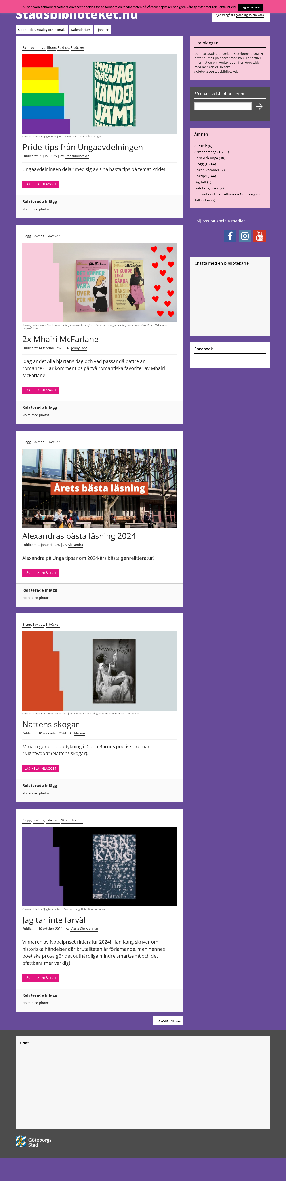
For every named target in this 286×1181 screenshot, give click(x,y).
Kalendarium (81, 29)
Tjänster (102, 29)
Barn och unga (34, 47)
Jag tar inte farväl (54, 919)
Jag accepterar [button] (250, 7)
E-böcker (77, 47)
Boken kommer (206, 170)
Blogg (51, 47)
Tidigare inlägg (168, 1021)
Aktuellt (200, 146)
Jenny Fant (79, 348)
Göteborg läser (206, 188)
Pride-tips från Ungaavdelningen (82, 147)
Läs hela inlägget (41, 184)
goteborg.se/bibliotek (250, 15)
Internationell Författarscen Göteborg (224, 194)
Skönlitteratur (72, 820)
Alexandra (75, 545)
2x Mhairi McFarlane (60, 339)
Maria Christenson (84, 928)
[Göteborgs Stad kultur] (45, 1141)
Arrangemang (205, 152)
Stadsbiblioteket (77, 156)
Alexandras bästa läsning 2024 (79, 535)
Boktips (63, 47)
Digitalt (200, 182)
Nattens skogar (50, 724)
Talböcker (202, 200)
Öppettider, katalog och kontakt (42, 29)
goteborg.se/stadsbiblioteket (215, 71)
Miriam (79, 733)
